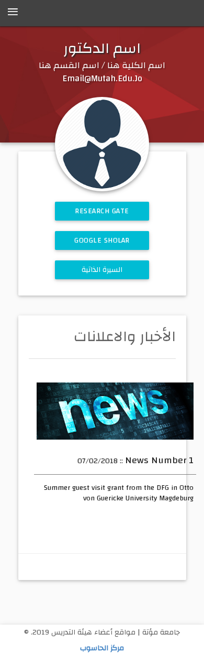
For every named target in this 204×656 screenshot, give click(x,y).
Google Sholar (102, 240)
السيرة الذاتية (102, 270)
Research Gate (102, 211)
